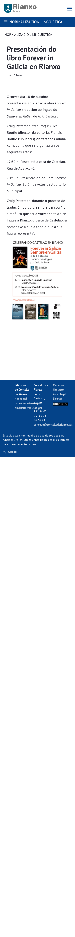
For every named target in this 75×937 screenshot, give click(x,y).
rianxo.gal (21, 399)
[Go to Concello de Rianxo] (20, 8)
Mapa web (59, 385)
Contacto (58, 389)
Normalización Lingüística (35, 21)
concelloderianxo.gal (27, 403)
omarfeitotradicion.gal (28, 408)
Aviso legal (59, 394)
